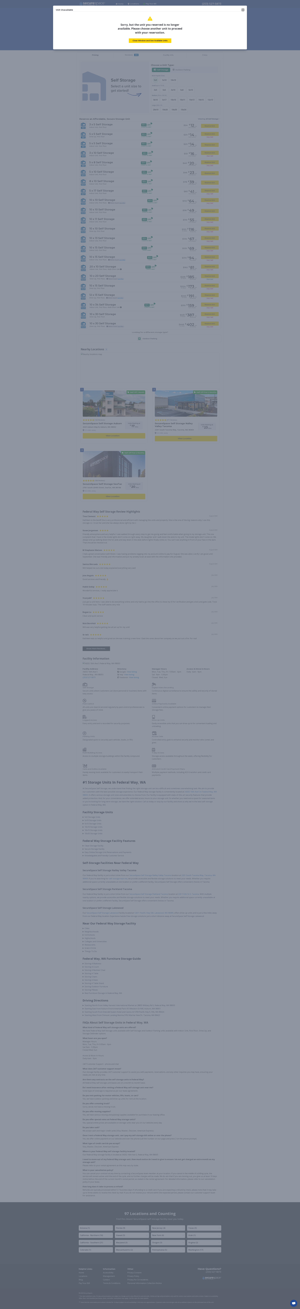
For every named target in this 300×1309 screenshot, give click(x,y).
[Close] (243, 10)
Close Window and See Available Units (150, 40)
